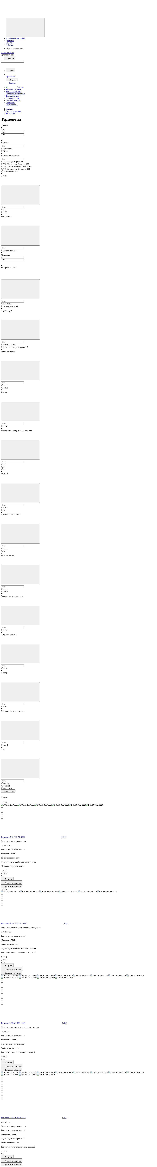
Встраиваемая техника (15, 94)
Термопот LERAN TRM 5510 (13, 1118)
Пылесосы (10, 103)
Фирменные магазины (15, 38)
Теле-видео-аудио (13, 96)
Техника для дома (13, 89)
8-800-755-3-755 (7, 53)
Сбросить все (9, 791)
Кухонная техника (13, 92)
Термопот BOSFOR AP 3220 (13, 837)
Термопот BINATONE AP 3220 (14, 923)
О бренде (10, 45)
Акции (20, 87)
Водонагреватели (13, 100)
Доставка (10, 41)
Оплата (9, 43)
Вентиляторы (11, 105)
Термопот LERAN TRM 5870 (13, 1023)
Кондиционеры (12, 98)
